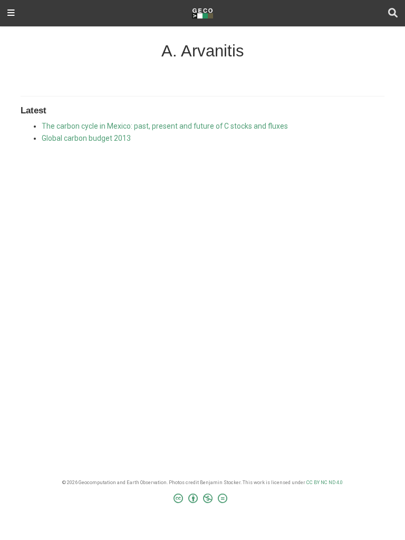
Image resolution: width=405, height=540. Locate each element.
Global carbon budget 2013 (86, 138)
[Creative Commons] (202, 500)
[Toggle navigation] (11, 13)
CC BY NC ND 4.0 (324, 482)
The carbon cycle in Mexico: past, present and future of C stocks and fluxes (165, 126)
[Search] (393, 13)
